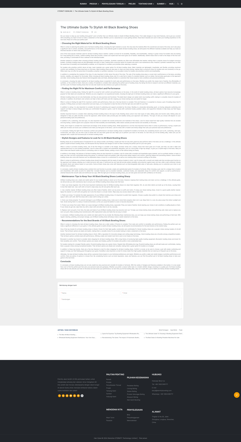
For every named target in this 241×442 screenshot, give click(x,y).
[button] (173, 4)
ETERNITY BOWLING (65, 11)
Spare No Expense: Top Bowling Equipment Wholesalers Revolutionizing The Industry (121, 333)
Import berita (173, 330)
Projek (180, 330)
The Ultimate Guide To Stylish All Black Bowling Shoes (94, 11)
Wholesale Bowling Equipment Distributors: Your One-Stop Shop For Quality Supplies (78, 337)
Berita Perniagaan (163, 330)
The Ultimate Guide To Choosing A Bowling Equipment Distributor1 (164, 333)
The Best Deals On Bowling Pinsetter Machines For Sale (162, 337)
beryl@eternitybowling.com (162, 390)
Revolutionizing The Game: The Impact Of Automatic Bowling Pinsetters (121, 337)
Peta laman (143, 438)
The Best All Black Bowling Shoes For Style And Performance (68, 334)
